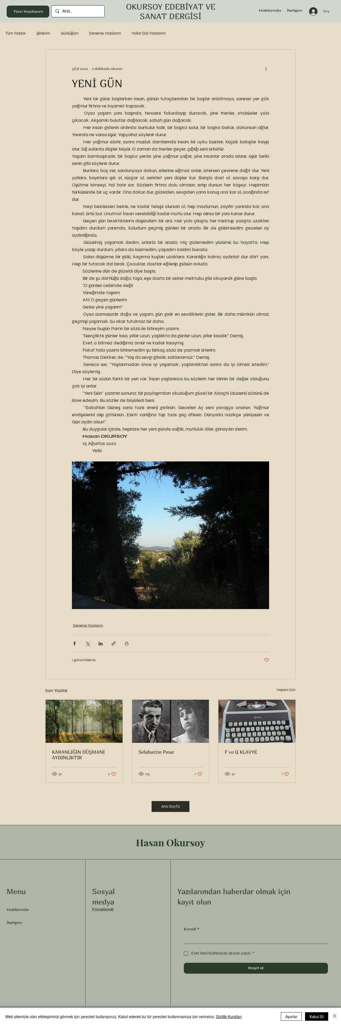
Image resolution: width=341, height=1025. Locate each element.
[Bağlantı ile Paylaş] (113, 643)
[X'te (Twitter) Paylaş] (87, 643)
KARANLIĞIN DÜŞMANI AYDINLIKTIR (78, 754)
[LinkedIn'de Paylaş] (100, 643)
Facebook (103, 909)
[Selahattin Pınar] (170, 721)
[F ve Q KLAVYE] (256, 721)
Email (191, 929)
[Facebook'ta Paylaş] (74, 643)
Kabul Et (317, 1016)
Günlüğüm (70, 33)
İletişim (14, 922)
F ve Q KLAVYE (241, 752)
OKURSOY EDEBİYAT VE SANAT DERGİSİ (170, 11)
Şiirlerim (43, 33)
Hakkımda (18, 909)
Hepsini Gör (286, 690)
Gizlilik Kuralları (229, 1016)
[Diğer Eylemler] (266, 68)
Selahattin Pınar (156, 752)
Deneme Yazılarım (105, 33)
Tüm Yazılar (15, 33)
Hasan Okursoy (170, 842)
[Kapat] (334, 1016)
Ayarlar (291, 1016)
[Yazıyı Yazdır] (126, 643)
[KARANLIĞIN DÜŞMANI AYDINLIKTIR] (84, 721)
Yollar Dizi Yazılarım (149, 33)
